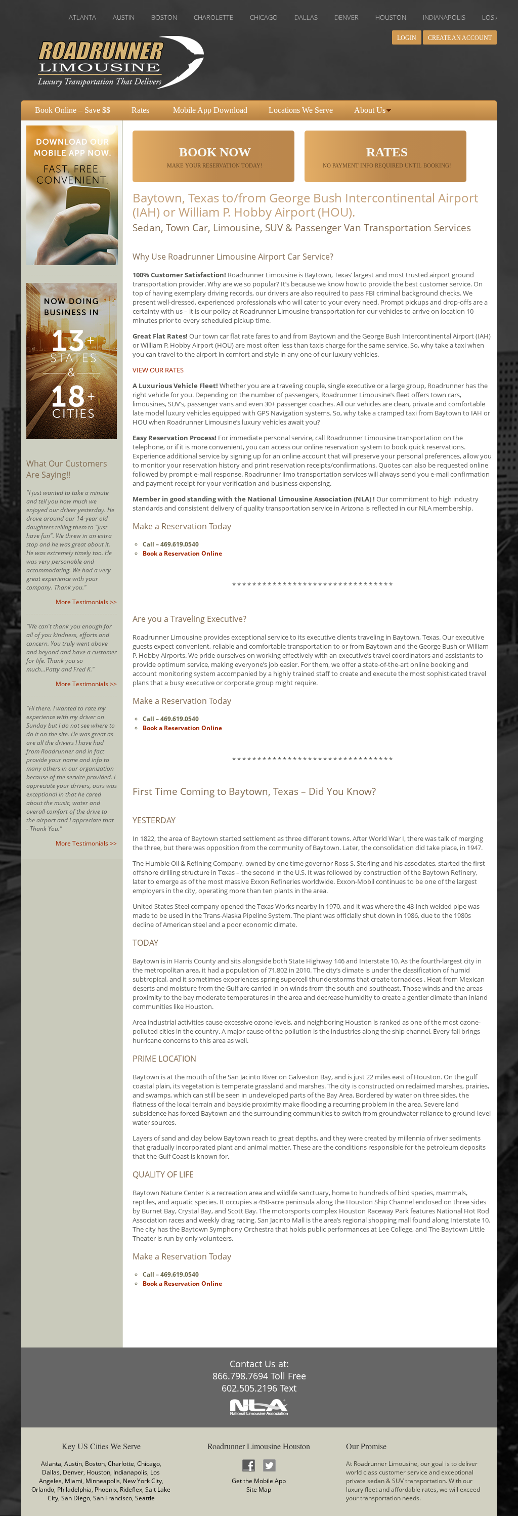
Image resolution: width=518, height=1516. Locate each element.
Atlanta (51, 1463)
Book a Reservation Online (182, 553)
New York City (142, 1481)
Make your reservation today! (215, 157)
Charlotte (121, 1463)
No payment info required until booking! (387, 157)
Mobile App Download (210, 110)
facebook (248, 1465)
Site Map (258, 1489)
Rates (140, 110)
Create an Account (460, 37)
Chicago (148, 1463)
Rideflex (131, 1489)
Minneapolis (102, 1481)
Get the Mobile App (259, 1481)
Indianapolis (130, 1472)
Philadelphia (74, 1489)
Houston (98, 1472)
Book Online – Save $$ (72, 110)
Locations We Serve (301, 110)
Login (406, 37)
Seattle (145, 1498)
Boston (95, 1463)
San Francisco (112, 1498)
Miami (73, 1481)
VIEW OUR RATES (158, 369)
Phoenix (106, 1489)
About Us (369, 110)
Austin (73, 1463)
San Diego (75, 1498)
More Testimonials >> (86, 602)
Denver (73, 1472)
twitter (269, 1465)
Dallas (51, 1472)
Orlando (42, 1489)
